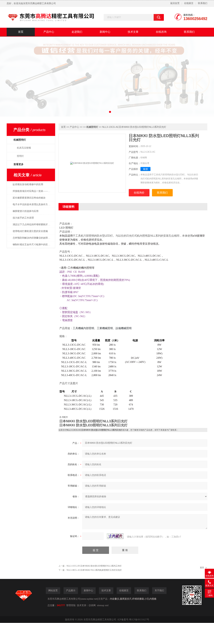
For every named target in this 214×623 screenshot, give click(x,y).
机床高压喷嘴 (24, 148)
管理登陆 (71, 605)
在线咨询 (161, 31)
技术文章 (133, 31)
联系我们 (202, 3)
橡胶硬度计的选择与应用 (25, 211)
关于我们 (159, 590)
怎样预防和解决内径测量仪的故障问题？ (33, 238)
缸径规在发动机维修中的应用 (28, 184)
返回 (202, 567)
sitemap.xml (103, 605)
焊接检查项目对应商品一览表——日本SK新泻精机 (33, 191)
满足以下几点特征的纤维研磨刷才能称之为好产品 (33, 224)
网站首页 (53, 590)
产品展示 (70, 590)
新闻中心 (105, 31)
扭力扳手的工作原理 (23, 218)
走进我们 (77, 31)
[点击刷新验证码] (115, 536)
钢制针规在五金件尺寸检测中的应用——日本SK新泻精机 (33, 244)
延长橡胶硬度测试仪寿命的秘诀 (29, 198)
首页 (20, 31)
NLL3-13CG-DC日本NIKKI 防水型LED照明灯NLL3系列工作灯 (94, 566)
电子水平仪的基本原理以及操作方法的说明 (33, 204)
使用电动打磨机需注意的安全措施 (30, 231)
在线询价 (139, 192)
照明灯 (20, 156)
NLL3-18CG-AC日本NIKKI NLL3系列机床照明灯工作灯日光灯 (94, 570)
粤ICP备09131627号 (139, 619)
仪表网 (92, 605)
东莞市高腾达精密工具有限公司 (39, 3)
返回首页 (175, 3)
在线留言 (188, 3)
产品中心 (48, 31)
